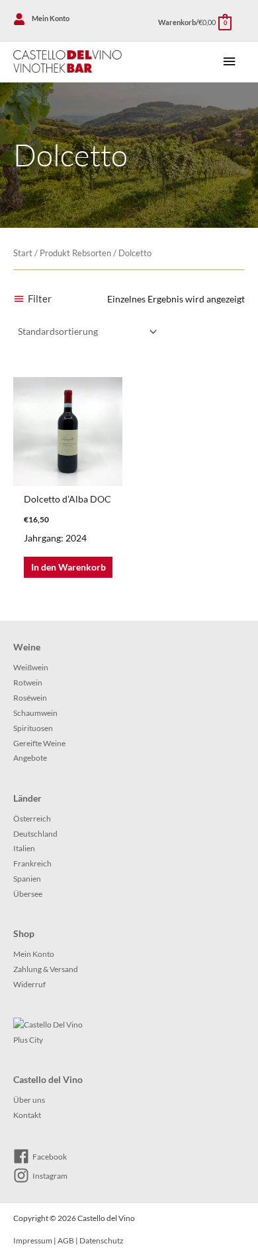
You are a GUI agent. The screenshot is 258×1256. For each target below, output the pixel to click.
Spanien (27, 879)
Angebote (30, 758)
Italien (24, 848)
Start (22, 253)
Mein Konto (33, 954)
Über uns (29, 1100)
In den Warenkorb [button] (68, 567)
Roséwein (30, 698)
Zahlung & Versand (45, 969)
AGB (66, 1240)
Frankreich (32, 863)
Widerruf (29, 984)
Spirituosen (33, 728)
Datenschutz (101, 1240)
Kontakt (27, 1115)
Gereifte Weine (39, 743)
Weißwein (30, 667)
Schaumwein (35, 713)
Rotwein (27, 682)
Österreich (32, 818)
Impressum (32, 1240)
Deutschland (35, 834)
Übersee (27, 894)
